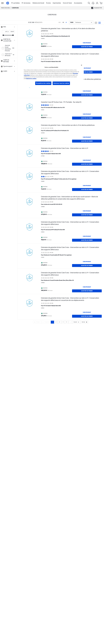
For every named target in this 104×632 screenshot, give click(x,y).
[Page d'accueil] (8, 3)
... (70, 322)
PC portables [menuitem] (15, 3)
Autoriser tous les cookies (61, 83)
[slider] (3, 35)
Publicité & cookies (31, 78)
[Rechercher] (89, 3)
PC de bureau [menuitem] (26, 3)
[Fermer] (81, 65)
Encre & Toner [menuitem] (67, 3)
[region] (52, 75)
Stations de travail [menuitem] (38, 3)
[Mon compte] (97, 3)
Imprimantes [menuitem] (57, 3)
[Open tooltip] (2, 27)
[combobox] (81, 22)
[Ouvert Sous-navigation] (2, 3)
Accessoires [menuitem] (78, 3)
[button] (8, 27)
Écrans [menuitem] (48, 3)
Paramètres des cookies (43, 83)
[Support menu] (93, 3)
